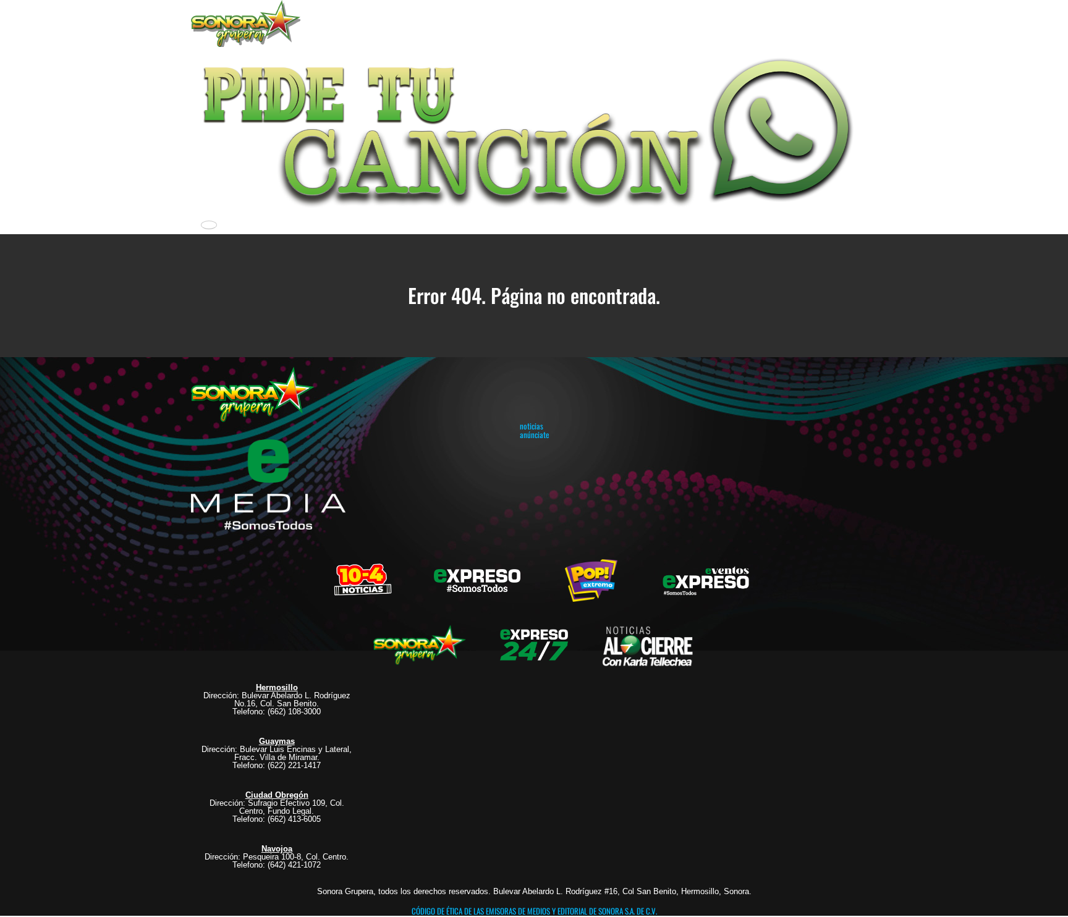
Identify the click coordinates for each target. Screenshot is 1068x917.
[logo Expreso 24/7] (534, 643)
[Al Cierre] (649, 643)
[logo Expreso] (706, 579)
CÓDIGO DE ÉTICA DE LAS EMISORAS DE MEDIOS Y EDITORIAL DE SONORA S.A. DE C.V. (534, 911)
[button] (534, 129)
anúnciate (534, 434)
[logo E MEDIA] (268, 484)
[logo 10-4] (363, 579)
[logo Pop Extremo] (591, 579)
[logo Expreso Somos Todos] (477, 582)
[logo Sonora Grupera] (419, 643)
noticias (531, 426)
